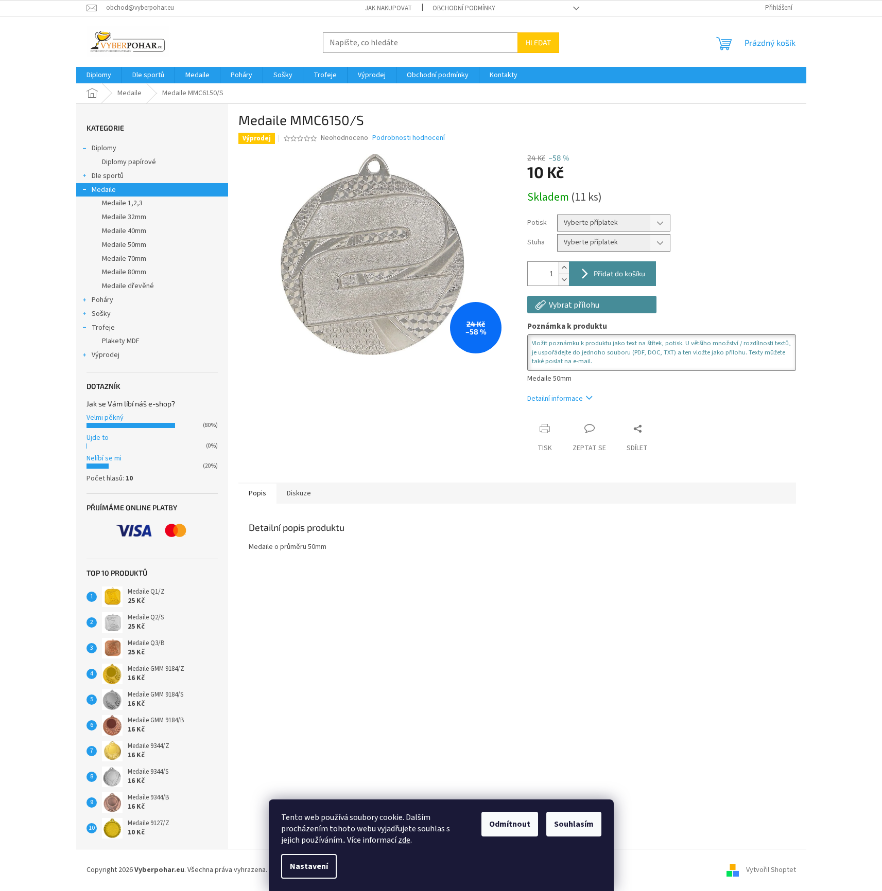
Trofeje (103, 328)
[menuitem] (99, 75)
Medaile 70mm (124, 259)
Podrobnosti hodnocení (408, 138)
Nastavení (309, 866)
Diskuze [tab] (299, 493)
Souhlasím (574, 824)
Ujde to (98, 438)
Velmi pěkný (105, 418)
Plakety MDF (121, 341)
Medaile (104, 190)
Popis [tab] (257, 493)
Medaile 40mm (124, 231)
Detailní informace (555, 399)
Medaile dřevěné (128, 286)
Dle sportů (108, 176)
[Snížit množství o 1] (564, 280)
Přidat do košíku (619, 273)
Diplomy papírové (129, 162)
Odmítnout (509, 824)
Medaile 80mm (124, 272)
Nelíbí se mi (104, 458)
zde (404, 840)
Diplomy (104, 148)
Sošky (101, 314)
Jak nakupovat (388, 8)
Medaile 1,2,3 (122, 203)
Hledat (538, 42)
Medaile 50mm (124, 245)
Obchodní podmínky (464, 8)
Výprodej (105, 355)
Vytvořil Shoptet (771, 870)
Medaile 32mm (124, 217)
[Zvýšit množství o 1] (564, 268)
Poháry (102, 300)
